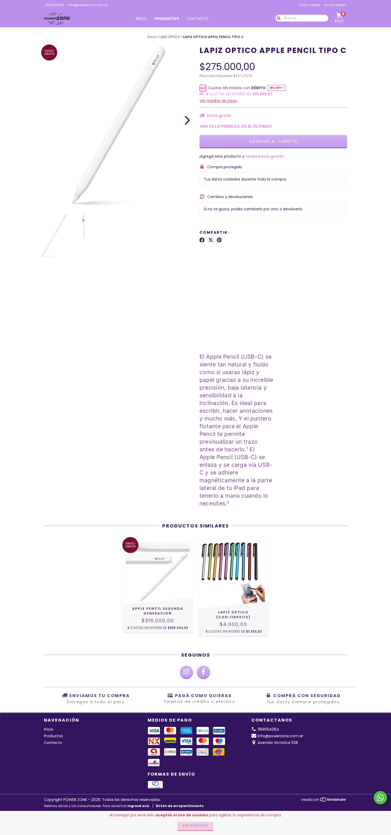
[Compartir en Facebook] (202, 240)
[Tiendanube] (324, 801)
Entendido (195, 825)
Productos (166, 18)
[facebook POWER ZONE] (203, 672)
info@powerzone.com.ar (88, 5)
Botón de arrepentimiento (180, 806)
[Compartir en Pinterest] (219, 240)
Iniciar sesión (335, 5)
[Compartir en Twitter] (210, 240)
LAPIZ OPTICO (170, 37)
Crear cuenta (310, 5)
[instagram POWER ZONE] (186, 672)
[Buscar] (277, 18)
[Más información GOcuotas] (276, 88)
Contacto (197, 18)
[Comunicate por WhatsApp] (380, 797)
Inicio (141, 18)
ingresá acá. (138, 806)
